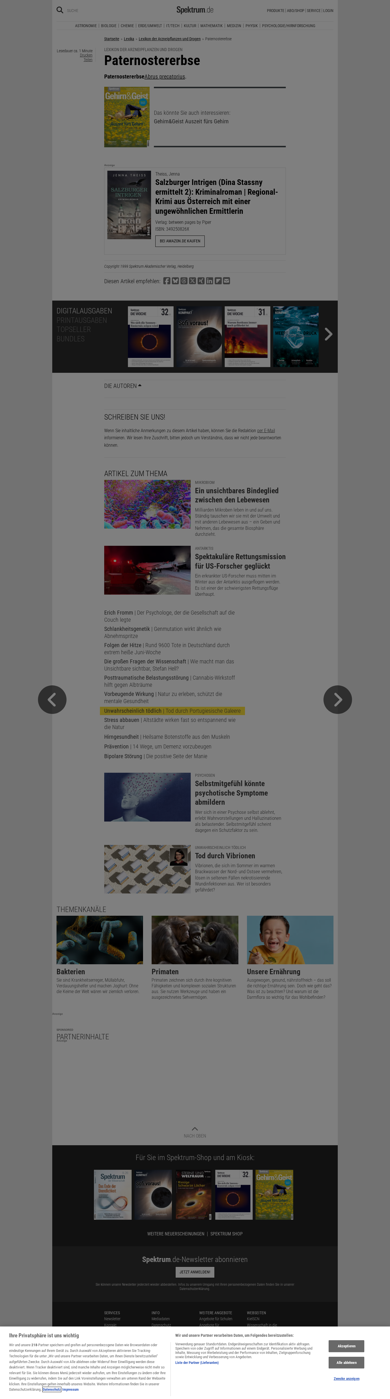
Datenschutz (52, 1389)
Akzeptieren (346, 1346)
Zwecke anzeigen (346, 1379)
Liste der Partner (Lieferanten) (197, 1362)
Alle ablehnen (347, 1362)
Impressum (70, 1389)
